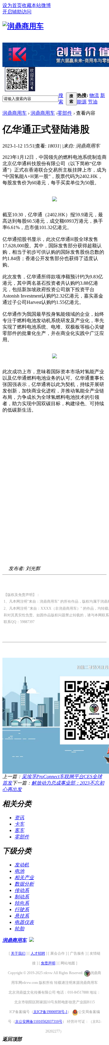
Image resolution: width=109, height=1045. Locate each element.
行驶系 (22, 909)
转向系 (22, 903)
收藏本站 (31, 5)
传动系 (22, 890)
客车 (19, 830)
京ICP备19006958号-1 (50, 1012)
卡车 (19, 824)
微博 (46, 5)
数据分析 (24, 884)
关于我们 (18, 953)
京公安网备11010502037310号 (38, 1021)
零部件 (65, 113)
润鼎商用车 (14, 113)
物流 (94, 95)
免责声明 (48, 963)
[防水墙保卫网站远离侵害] (31, 940)
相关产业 (24, 877)
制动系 (22, 896)
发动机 (22, 864)
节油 (92, 101)
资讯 (19, 817)
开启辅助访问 (16, 11)
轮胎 (19, 928)
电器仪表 (24, 922)
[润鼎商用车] (23, 26)
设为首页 (12, 5)
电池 (19, 871)
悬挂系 (22, 915)
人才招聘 (38, 953)
